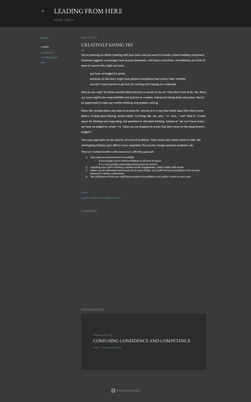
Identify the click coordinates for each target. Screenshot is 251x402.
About (69, 20)
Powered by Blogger (128, 390)
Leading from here (88, 11)
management (49, 57)
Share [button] (44, 38)
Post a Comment (111, 347)
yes (43, 62)
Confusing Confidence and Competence (141, 341)
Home (58, 20)
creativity (47, 52)
